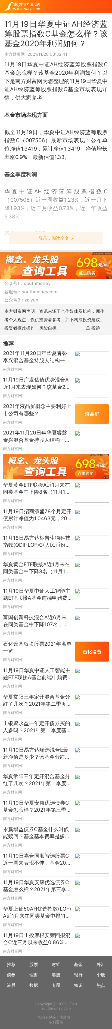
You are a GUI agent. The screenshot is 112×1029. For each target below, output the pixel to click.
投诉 (95, 328)
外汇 (101, 964)
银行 (78, 974)
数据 (33, 985)
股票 (33, 964)
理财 (33, 974)
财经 (56, 964)
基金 (78, 964)
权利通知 (56, 1022)
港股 (56, 974)
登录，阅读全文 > (56, 238)
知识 (78, 985)
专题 (56, 985)
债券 (11, 974)
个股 (101, 974)
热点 (101, 985)
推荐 (11, 964)
